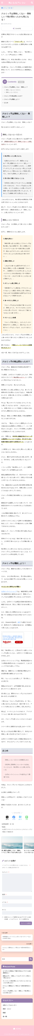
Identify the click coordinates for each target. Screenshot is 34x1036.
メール (5, 902)
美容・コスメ (7, 1009)
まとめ (6, 102)
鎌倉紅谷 (10, 832)
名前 (4, 894)
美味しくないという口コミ (13, 90)
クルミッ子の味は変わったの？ (13, 96)
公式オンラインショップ (9, 591)
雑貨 (4, 1012)
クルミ (20, 829)
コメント (5, 872)
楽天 (19, 622)
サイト (4, 909)
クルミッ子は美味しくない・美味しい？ (16, 87)
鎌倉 (4, 832)
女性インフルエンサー (10, 1005)
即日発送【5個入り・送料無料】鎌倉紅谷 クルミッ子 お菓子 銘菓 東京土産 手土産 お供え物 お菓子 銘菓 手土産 (12, 637)
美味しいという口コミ (12, 92)
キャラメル (12, 829)
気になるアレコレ (17, 2)
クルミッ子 (27, 829)
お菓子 (5, 829)
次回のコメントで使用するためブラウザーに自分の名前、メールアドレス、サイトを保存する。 (17, 918)
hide (21, 82)
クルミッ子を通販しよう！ (12, 99)
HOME (18, 1029)
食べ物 (12, 824)
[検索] (31, 959)
